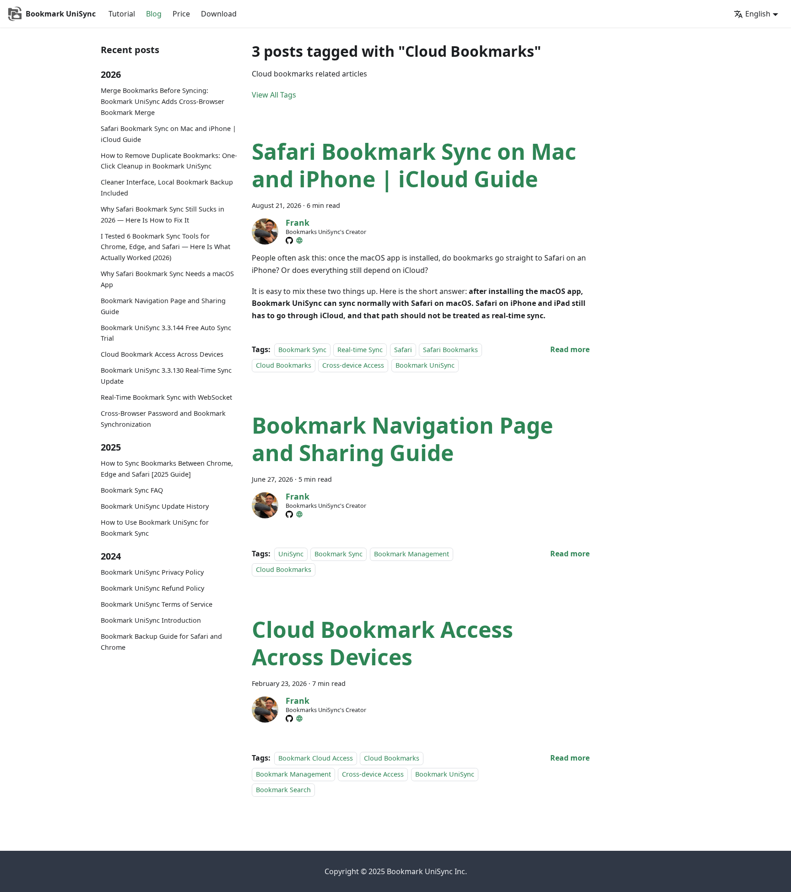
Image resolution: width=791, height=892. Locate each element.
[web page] (299, 240)
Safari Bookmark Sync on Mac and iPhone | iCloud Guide (168, 134)
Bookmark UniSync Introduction (151, 620)
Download (219, 14)
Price (181, 14)
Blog (154, 14)
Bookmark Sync (302, 349)
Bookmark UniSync (425, 365)
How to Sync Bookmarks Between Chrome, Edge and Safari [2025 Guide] (167, 469)
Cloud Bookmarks (283, 365)
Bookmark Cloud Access (315, 758)
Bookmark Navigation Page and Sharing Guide (163, 306)
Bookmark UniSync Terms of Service (156, 604)
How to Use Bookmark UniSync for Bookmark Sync (155, 528)
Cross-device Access (353, 365)
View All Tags (274, 95)
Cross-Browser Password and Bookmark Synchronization (163, 419)
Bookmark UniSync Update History (155, 506)
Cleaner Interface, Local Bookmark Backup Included (167, 188)
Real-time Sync (360, 349)
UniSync (290, 553)
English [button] (757, 14)
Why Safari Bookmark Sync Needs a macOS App (167, 279)
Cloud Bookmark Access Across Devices (162, 354)
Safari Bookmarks (450, 349)
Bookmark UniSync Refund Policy (152, 588)
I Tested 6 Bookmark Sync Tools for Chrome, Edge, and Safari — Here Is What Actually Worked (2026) (165, 247)
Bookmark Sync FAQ (132, 490)
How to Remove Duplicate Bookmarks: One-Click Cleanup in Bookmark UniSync (169, 161)
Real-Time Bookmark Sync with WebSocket (166, 397)
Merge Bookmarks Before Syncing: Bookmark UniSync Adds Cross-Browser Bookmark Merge (162, 102)
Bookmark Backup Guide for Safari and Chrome (161, 642)
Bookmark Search (283, 789)
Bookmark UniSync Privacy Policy (152, 572)
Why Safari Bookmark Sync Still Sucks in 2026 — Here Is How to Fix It (162, 214)
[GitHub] (289, 240)
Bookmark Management (411, 553)
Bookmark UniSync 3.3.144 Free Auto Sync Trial (166, 333)
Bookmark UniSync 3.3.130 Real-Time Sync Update (166, 376)
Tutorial (121, 14)
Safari (403, 349)
